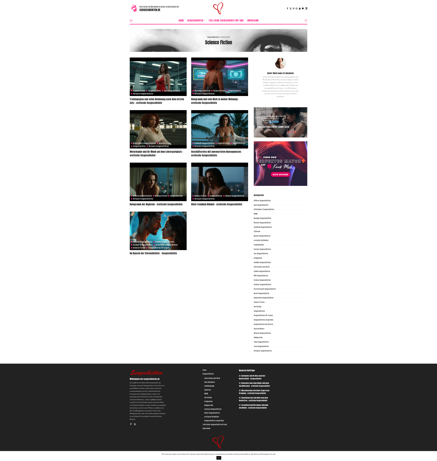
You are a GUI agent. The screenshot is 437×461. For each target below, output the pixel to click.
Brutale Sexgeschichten (262, 223)
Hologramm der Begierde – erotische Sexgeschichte (156, 204)
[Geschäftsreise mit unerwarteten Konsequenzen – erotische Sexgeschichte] (219, 129)
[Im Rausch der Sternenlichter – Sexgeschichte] (158, 231)
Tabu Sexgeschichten (172, 91)
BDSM (256, 214)
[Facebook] (287, 8)
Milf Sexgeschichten (261, 276)
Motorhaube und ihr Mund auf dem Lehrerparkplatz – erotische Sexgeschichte (156, 153)
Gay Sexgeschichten (202, 91)
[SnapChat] (300, 8)
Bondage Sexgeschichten (262, 218)
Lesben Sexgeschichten (262, 271)
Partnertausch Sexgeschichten (265, 289)
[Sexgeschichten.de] (218, 8)
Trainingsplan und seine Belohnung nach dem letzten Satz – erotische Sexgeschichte (157, 101)
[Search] (306, 20)
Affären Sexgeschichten (142, 196)
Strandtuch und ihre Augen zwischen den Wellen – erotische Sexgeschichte (253, 406)
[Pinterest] (293, 8)
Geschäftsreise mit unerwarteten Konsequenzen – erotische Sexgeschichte (216, 153)
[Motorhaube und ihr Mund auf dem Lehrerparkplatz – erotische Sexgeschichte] (158, 129)
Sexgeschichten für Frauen (158, 248)
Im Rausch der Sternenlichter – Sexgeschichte (153, 253)
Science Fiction (139, 91)
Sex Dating (257, 307)
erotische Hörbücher (261, 240)
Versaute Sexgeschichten (143, 94)
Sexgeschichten (154, 91)
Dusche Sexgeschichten (262, 236)
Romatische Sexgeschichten (167, 245)
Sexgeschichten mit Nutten (263, 324)
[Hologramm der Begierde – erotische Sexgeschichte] (158, 182)
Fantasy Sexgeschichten (142, 242)
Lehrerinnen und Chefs (262, 267)
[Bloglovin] (303, 8)
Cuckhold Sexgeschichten (204, 143)
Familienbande (259, 245)
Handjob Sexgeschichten (262, 262)
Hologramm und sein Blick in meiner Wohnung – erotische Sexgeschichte (215, 101)
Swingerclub (258, 337)
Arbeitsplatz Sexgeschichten (144, 143)
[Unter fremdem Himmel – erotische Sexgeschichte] (219, 182)
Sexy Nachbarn (259, 329)
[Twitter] (290, 8)
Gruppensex (258, 258)
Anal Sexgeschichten (261, 205)
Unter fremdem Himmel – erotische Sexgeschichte (216, 204)
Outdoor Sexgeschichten (142, 245)
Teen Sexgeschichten (261, 346)
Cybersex (257, 231)
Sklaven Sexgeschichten (234, 196)
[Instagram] (297, 8)
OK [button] (219, 458)
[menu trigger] (132, 20)
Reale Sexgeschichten (261, 293)
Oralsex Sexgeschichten (164, 242)
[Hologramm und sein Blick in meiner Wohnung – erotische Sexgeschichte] (219, 77)
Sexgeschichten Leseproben (263, 320)
